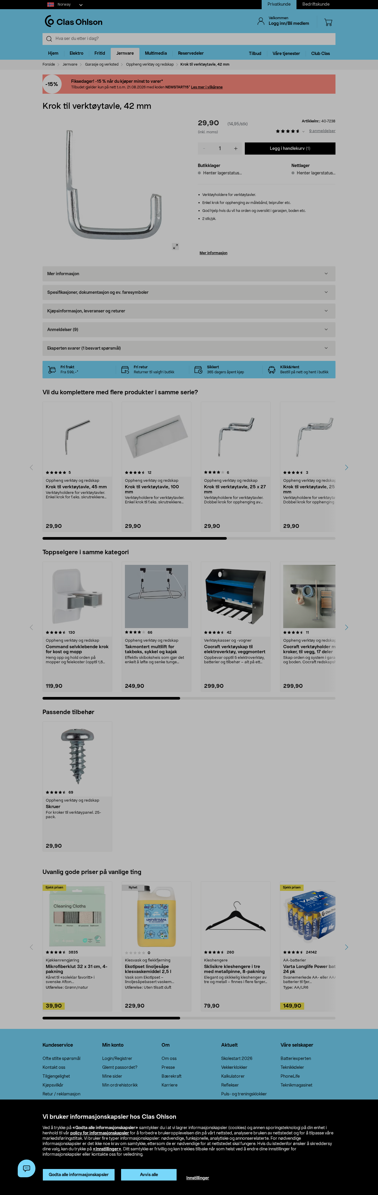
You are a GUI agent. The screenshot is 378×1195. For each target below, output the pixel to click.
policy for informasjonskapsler (99, 1133)
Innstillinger (197, 1178)
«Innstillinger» (107, 1149)
